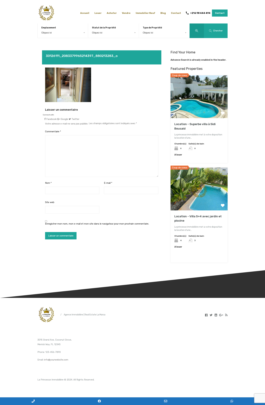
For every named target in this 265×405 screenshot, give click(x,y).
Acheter (112, 13)
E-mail (108, 183)
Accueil (84, 13)
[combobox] (63, 33)
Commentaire (53, 131)
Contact (176, 13)
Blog (163, 13)
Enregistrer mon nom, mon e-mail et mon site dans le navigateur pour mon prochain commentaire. (97, 223)
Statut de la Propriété (104, 27)
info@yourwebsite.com (56, 359)
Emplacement (48, 27)
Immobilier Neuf (145, 13)
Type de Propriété (152, 27)
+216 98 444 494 (200, 13)
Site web (49, 202)
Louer (98, 13)
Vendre (126, 13)
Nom (48, 183)
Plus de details (199, 109)
